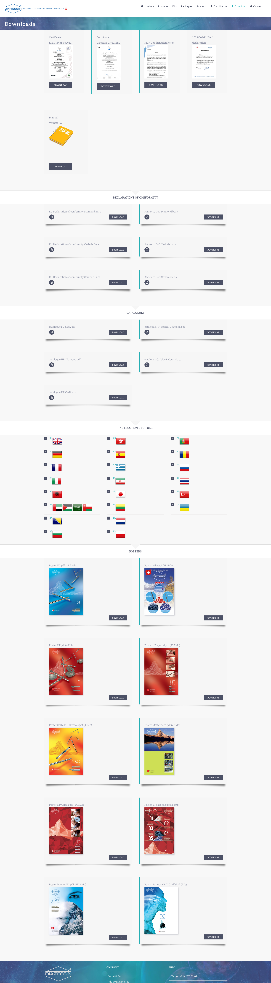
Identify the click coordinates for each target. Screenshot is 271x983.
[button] (72, 441)
